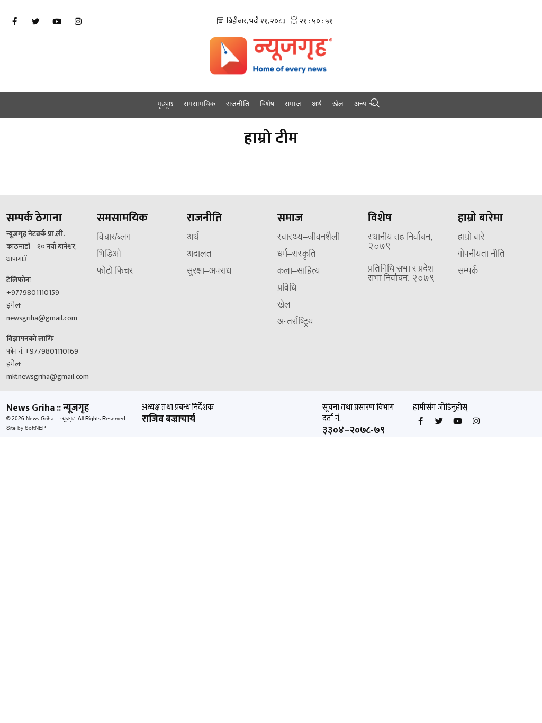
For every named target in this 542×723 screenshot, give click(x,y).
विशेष (267, 105)
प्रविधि (286, 288)
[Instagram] (78, 22)
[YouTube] (57, 22)
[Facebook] (14, 22)
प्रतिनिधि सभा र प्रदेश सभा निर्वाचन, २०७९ (401, 274)
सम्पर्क (468, 271)
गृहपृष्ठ (165, 105)
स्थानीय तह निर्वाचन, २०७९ (400, 242)
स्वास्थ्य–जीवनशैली (308, 237)
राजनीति (237, 105)
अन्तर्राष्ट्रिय (295, 322)
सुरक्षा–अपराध (209, 271)
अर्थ (317, 105)
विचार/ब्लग (114, 237)
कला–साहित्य (298, 271)
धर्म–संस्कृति (296, 254)
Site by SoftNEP (26, 428)
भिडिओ (109, 254)
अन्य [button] (360, 105)
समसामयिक (199, 105)
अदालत (199, 254)
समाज (293, 105)
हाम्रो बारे (471, 237)
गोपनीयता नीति (481, 254)
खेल (338, 105)
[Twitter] (35, 22)
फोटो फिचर (115, 271)
